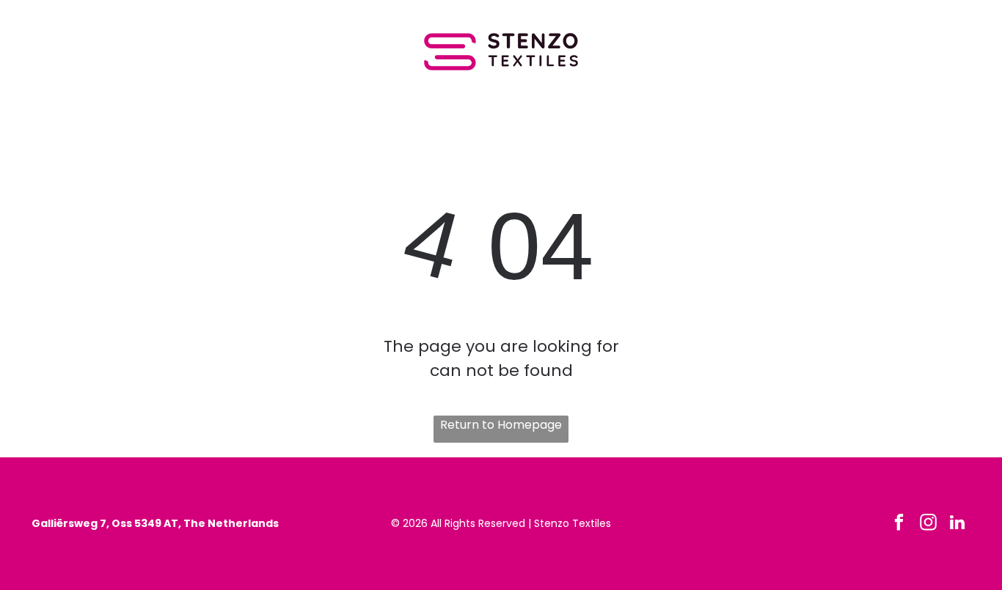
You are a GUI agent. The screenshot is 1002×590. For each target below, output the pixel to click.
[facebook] (899, 524)
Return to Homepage (501, 424)
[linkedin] (957, 524)
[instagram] (928, 524)
